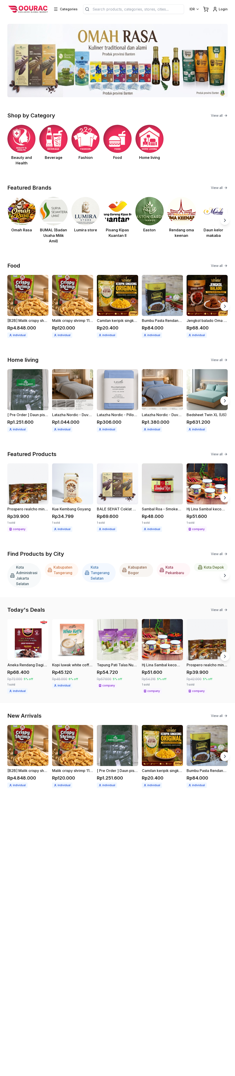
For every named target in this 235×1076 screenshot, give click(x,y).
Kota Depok (214, 567)
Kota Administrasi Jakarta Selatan (26, 575)
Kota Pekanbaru (174, 570)
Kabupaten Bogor (137, 570)
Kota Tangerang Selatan (100, 573)
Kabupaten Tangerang (62, 570)
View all (217, 115)
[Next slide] (224, 220)
